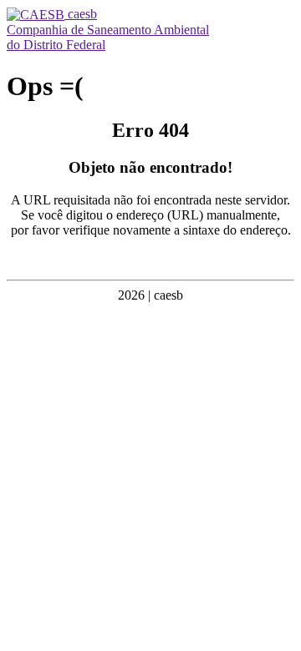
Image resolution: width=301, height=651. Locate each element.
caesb (80, 14)
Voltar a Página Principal (150, 258)
